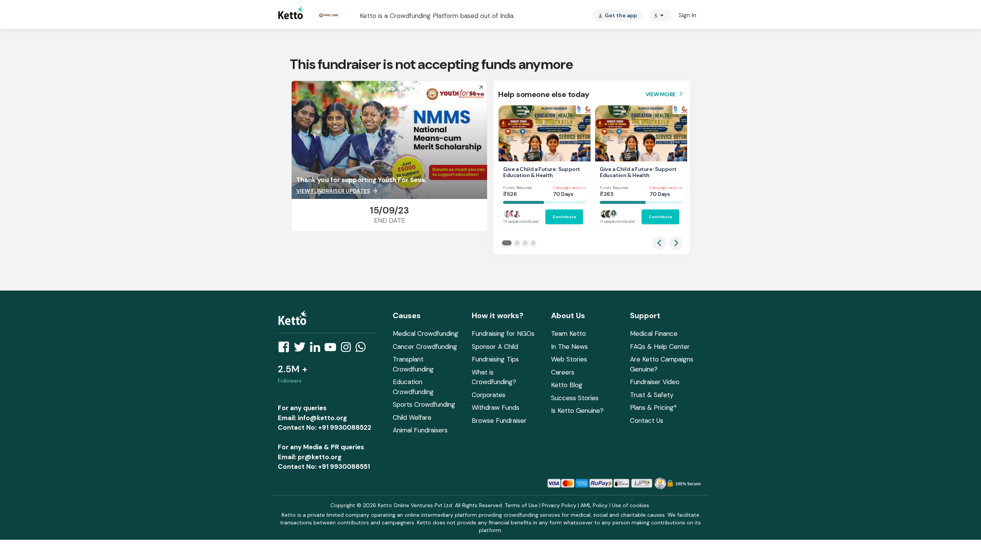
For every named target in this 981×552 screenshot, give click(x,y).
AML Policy (594, 505)
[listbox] (617, 15)
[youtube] (333, 349)
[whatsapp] (363, 349)
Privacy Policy (559, 505)
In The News (569, 346)
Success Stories (575, 398)
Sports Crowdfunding (424, 404)
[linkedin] (317, 349)
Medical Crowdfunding (425, 333)
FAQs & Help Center (660, 346)
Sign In (687, 15)
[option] (660, 15)
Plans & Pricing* (653, 407)
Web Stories (569, 359)
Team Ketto (568, 333)
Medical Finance (654, 333)
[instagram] (348, 349)
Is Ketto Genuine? (577, 410)
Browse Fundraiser (499, 420)
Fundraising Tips (495, 359)
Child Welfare (412, 417)
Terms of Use (521, 505)
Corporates (488, 395)
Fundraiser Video (654, 382)
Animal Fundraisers (420, 430)
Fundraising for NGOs (503, 333)
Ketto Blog (566, 385)
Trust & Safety (651, 395)
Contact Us (646, 420)
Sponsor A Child (495, 346)
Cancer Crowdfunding (425, 346)
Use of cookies (630, 505)
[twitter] (302, 349)
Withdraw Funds (495, 407)
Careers (562, 372)
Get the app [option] (617, 15)
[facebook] (286, 349)
